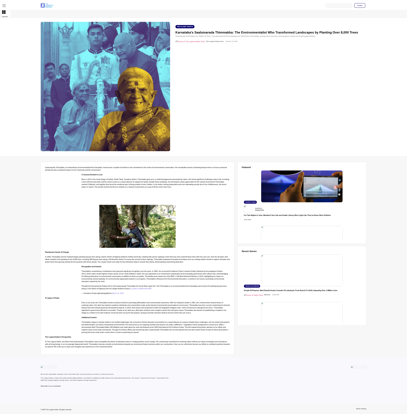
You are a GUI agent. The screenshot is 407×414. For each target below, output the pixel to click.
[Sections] (4, 12)
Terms (358, 409)
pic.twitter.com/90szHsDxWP (141, 289)
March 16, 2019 (118, 293)
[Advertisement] (63, 189)
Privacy (363, 409)
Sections (5, 16)
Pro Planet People (185, 26)
